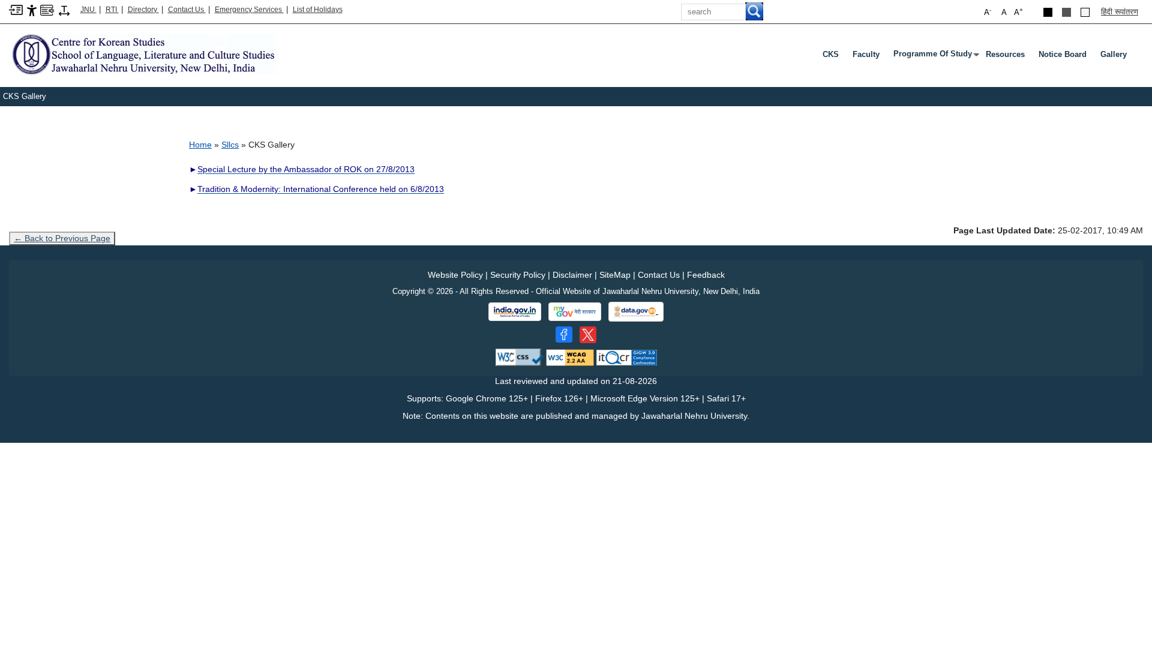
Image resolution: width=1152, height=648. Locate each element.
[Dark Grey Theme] (1066, 12)
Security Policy (517, 275)
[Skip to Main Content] (16, 9)
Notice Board (1063, 54)
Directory (143, 9)
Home (200, 144)
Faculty (866, 54)
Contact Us (187, 9)
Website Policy (455, 275)
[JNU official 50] (588, 334)
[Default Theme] (1085, 12)
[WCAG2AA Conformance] (570, 356)
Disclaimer (572, 275)
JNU (88, 9)
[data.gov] (636, 312)
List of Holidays (318, 9)
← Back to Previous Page (62, 238)
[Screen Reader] (47, 9)
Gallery (1113, 54)
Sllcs (230, 144)
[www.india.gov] (514, 312)
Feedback (706, 275)
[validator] (520, 356)
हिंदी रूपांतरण (1119, 11)
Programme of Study (935, 56)
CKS (831, 54)
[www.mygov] (574, 312)
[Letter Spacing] (64, 9)
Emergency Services (249, 9)
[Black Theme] (1047, 12)
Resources (1005, 54)
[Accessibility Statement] (32, 9)
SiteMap (615, 275)
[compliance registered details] (626, 356)
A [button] (1018, 12)
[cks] (142, 53)
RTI (112, 9)
